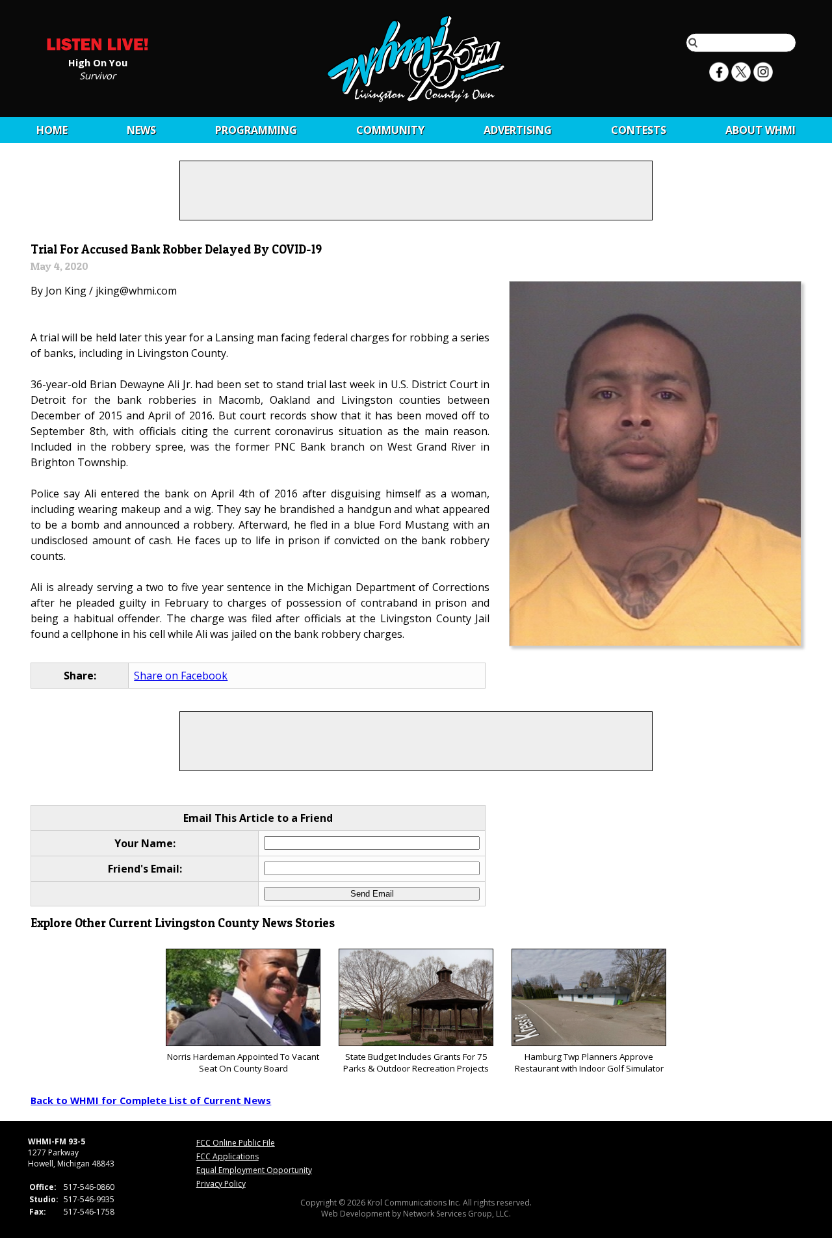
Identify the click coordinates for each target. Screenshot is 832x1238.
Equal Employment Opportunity (254, 1170)
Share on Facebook (181, 675)
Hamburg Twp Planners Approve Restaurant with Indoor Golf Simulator (589, 1062)
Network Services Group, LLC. (457, 1213)
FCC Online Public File (235, 1142)
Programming (256, 130)
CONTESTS (638, 130)
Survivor (97, 74)
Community (390, 130)
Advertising (518, 130)
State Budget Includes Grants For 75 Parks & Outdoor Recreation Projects (416, 1062)
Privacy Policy (221, 1183)
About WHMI (760, 130)
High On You (97, 61)
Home (52, 130)
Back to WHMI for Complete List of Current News (151, 1100)
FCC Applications (227, 1156)
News (141, 130)
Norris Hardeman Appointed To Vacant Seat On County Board (243, 1062)
